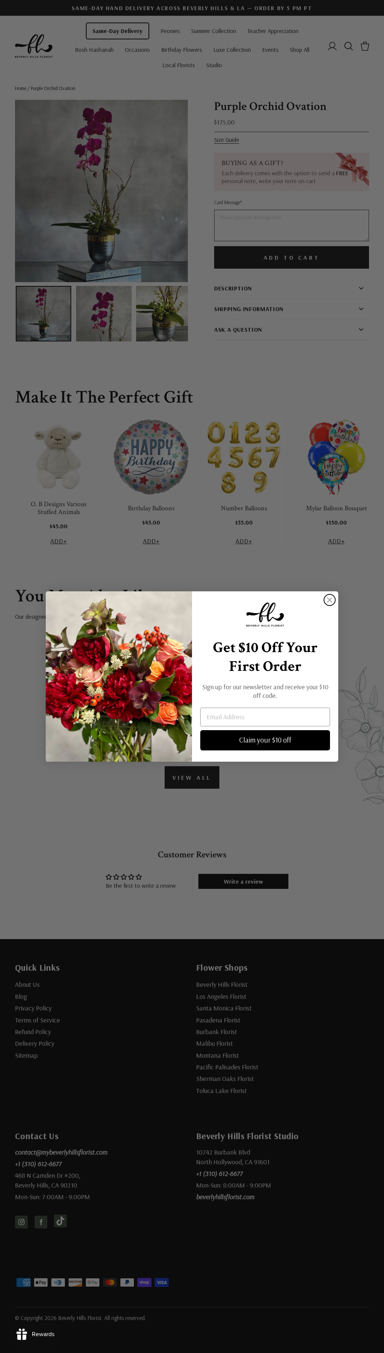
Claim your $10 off (265, 739)
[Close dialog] (329, 600)
